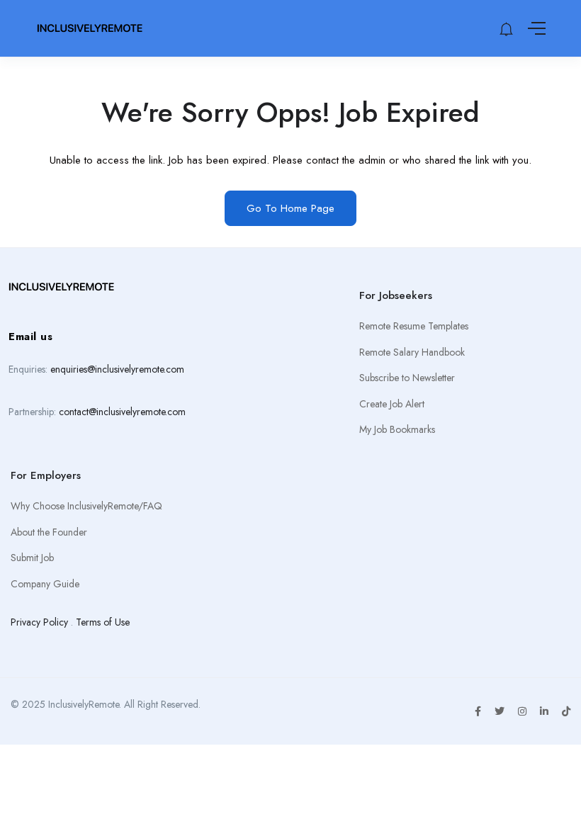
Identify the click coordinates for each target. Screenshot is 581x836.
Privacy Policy (39, 622)
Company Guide (45, 584)
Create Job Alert (391, 404)
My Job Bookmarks (397, 429)
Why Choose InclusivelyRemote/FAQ (86, 506)
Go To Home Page (290, 208)
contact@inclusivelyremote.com (122, 412)
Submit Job (32, 557)
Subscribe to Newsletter (407, 378)
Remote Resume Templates (413, 326)
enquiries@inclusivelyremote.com (117, 369)
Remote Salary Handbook (412, 352)
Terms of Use (103, 622)
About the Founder (49, 532)
